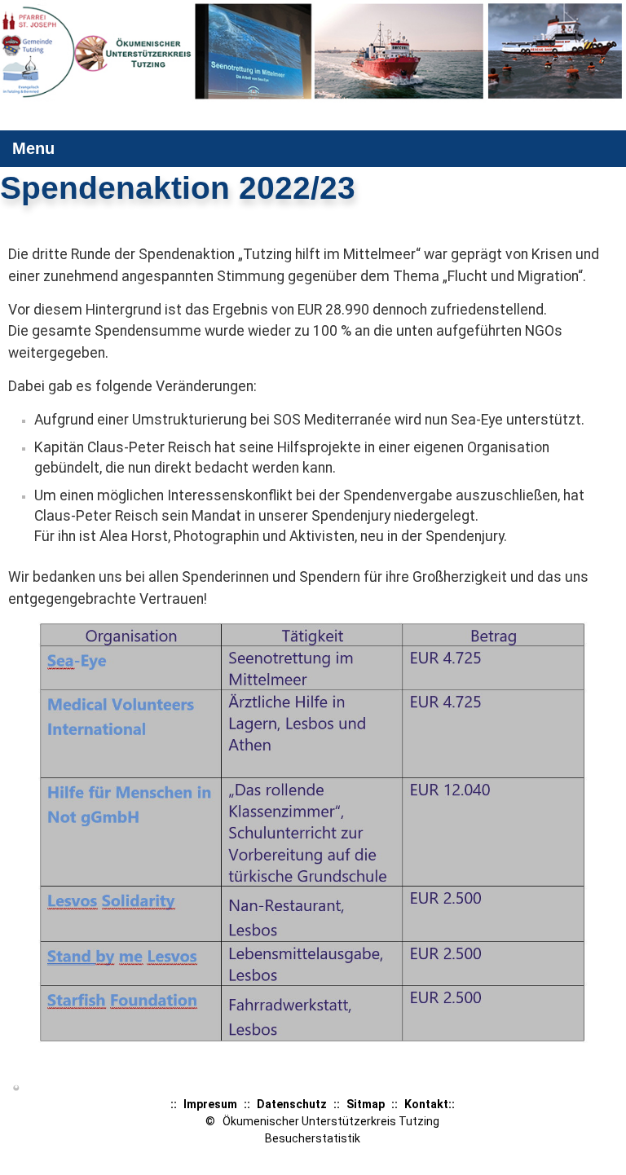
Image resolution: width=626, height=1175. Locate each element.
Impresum (210, 1104)
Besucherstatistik (312, 1138)
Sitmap (365, 1104)
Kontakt (426, 1104)
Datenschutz (292, 1104)
